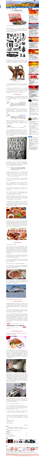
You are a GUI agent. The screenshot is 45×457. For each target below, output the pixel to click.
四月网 (24, 452)
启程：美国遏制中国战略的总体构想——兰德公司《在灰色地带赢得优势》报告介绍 (33, 148)
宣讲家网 (17, 452)
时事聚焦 (11, 7)
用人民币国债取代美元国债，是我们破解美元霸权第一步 (34, 130)
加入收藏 (38, 0)
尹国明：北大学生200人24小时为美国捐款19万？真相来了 (33, 142)
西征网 (22, 452)
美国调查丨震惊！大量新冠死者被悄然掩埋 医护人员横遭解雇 (33, 139)
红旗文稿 (9, 452)
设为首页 (36, 0)
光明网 (15, 452)
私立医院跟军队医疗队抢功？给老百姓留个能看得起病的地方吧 (34, 108)
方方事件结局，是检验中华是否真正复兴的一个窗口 (34, 106)
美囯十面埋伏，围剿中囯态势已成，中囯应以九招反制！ (34, 111)
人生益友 (26, 7)
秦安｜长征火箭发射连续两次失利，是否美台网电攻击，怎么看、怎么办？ (34, 126)
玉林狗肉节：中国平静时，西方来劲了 (10, 436)
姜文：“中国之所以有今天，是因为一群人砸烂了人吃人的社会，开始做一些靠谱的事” (33, 104)
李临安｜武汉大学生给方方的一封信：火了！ (34, 105)
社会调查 (29, 7)
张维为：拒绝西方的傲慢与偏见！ (32, 131)
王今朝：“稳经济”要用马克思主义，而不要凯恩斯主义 (34, 128)
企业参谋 (22, 7)
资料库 (37, 7)
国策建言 (15, 7)
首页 (7, 7)
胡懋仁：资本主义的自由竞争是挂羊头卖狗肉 (11, 435)
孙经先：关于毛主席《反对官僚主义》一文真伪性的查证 (33, 145)
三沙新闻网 (20, 452)
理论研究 (33, 7)
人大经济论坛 (12, 452)
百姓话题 (18, 7)
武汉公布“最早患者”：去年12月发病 (32, 146)
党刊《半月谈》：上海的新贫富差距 (32, 149)
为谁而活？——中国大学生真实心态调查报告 (33, 147)
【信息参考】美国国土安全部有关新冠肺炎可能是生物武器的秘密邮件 (33, 143)
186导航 (7, 452)
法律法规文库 (30, 452)
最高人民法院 (34, 452)
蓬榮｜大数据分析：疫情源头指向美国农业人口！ (33, 138)
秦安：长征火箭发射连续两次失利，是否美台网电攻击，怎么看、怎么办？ (34, 110)
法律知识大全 (27, 452)
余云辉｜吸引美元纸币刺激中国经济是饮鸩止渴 (34, 124)
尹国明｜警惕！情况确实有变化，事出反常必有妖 (34, 115)
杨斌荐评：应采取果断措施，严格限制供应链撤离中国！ (34, 134)
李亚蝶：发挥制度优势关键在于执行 (33, 127)
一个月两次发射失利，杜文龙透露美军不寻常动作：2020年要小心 (35, 100)
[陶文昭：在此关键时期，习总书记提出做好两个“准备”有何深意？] (17, 442)
